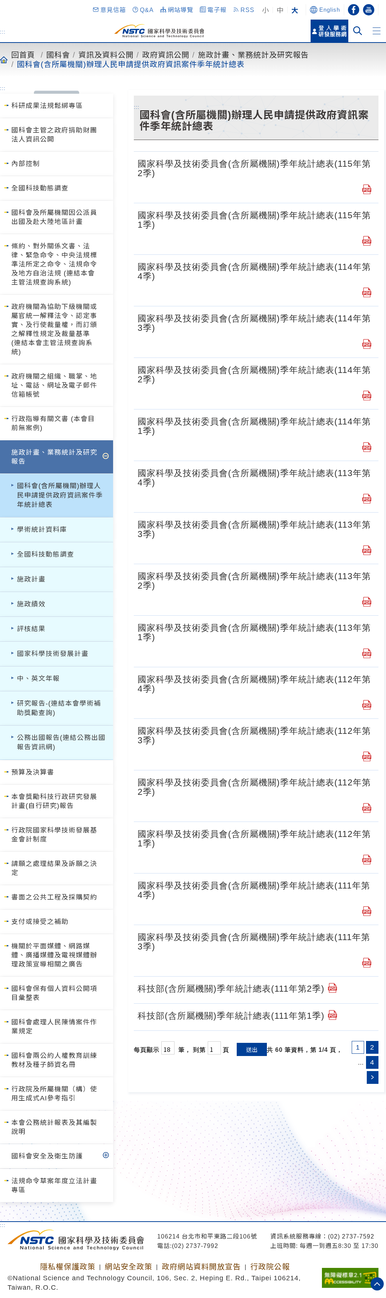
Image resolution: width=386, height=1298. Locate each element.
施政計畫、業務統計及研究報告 (253, 54)
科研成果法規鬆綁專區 (47, 106)
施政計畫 (31, 579)
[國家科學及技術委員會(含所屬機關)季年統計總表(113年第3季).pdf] (366, 550)
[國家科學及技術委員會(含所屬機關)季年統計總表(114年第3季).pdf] (366, 344)
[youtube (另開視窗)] (368, 9)
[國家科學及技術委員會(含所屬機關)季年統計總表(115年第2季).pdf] (366, 189)
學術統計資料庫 (42, 529)
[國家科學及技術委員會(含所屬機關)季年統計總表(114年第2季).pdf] (366, 395)
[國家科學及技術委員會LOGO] (159, 31)
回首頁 (23, 54)
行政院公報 (270, 1267)
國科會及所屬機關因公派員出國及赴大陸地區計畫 (54, 217)
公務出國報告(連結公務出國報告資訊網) (61, 742)
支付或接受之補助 (40, 921)
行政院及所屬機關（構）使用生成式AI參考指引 (54, 1093)
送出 (251, 1049)
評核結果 (31, 629)
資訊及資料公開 (106, 54)
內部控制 (25, 163)
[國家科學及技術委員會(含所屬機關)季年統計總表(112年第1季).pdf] (366, 859)
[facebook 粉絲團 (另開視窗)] (353, 9)
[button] (109, 10)
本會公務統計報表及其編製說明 (54, 1127)
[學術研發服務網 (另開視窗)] (329, 31)
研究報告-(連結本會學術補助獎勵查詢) (59, 708)
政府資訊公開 (166, 54)
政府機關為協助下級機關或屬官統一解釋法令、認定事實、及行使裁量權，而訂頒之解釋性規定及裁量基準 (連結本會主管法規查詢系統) (54, 329)
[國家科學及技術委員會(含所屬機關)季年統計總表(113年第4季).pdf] (366, 498)
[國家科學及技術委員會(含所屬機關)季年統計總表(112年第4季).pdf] (366, 704)
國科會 (58, 54)
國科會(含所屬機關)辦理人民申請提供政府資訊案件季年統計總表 (131, 64)
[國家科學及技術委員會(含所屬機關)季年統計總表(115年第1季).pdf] (366, 240)
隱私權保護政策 (67, 1267)
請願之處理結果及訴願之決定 (54, 868)
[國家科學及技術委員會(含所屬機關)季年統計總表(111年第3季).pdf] (366, 962)
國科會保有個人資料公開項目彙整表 (54, 993)
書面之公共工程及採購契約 (54, 897)
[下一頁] (372, 1077)
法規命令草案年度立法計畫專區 (54, 1185)
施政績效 (31, 604)
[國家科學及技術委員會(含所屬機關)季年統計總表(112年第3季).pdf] (366, 756)
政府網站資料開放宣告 (201, 1267)
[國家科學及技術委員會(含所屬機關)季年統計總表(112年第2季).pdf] (366, 808)
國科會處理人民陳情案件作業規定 (54, 1026)
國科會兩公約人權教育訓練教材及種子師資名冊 (54, 1060)
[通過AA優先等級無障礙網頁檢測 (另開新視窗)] (350, 1275)
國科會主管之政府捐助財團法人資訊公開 (54, 134)
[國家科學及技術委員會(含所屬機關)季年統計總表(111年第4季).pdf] (366, 911)
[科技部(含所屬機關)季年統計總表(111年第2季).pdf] (332, 987)
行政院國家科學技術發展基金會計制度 (54, 834)
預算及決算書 (32, 772)
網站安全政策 (128, 1267)
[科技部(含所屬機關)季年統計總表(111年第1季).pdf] (332, 1015)
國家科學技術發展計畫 (53, 653)
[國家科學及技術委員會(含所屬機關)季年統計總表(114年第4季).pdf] (366, 292)
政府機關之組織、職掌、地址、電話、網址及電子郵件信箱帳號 (54, 385)
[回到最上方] (377, 1283)
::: (3, 31)
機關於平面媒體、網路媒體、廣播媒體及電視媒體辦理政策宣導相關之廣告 (54, 955)
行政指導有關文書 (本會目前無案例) (53, 423)
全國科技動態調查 (40, 188)
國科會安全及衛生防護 (47, 1156)
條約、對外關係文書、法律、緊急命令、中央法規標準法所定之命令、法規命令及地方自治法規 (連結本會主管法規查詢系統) (54, 264)
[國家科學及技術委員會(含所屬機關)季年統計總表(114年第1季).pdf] (366, 447)
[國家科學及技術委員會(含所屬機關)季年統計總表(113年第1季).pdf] (366, 653)
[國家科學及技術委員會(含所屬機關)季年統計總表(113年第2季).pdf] (366, 601)
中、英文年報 (38, 678)
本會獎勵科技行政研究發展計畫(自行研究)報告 (54, 801)
